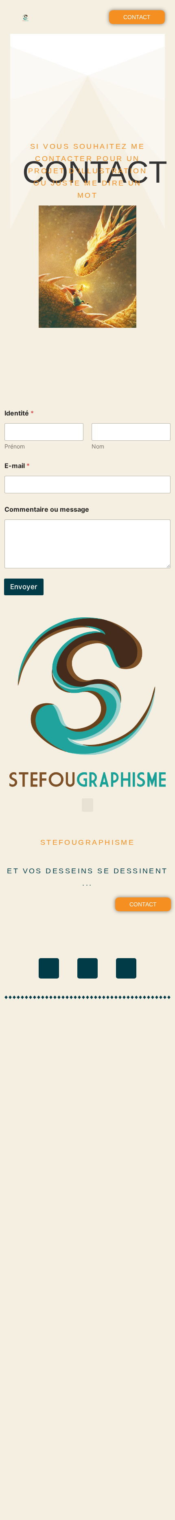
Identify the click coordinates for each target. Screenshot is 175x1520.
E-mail (17, 466)
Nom (98, 446)
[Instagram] (49, 968)
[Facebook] (87, 968)
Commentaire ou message (46, 509)
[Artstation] (126, 968)
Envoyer (23, 587)
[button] (87, 17)
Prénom (14, 446)
